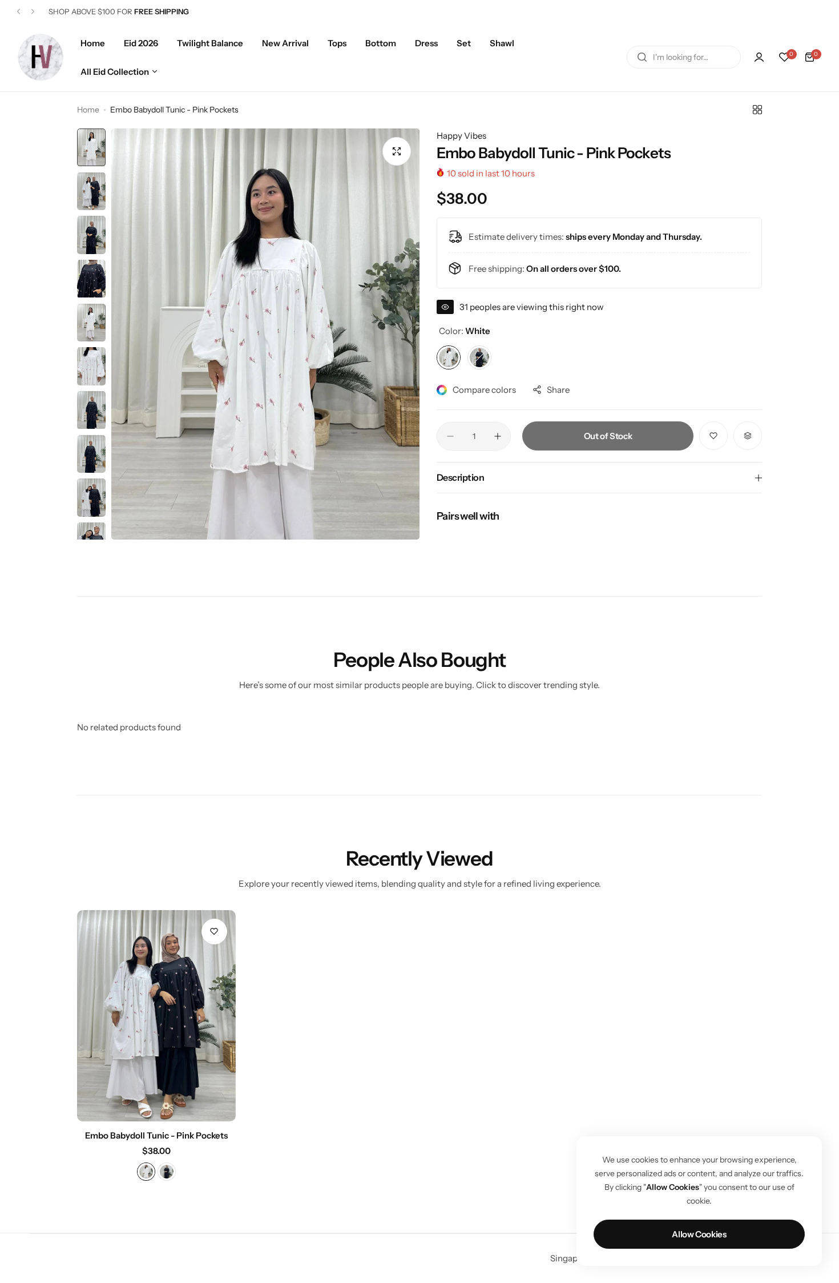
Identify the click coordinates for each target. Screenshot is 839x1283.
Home (88, 109)
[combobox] (684, 57)
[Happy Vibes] (40, 57)
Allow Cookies (699, 1234)
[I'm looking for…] (642, 57)
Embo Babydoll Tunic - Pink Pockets (156, 1135)
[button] (18, 11)
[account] (759, 57)
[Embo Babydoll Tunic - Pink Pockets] (156, 1015)
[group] (265, 334)
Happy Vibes (461, 135)
